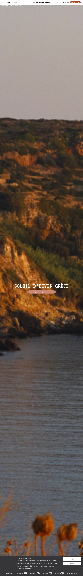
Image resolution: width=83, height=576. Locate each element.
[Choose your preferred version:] (57, 2)
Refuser (72, 563)
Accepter (72, 559)
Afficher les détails (71, 573)
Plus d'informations (26, 568)
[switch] (38, 573)
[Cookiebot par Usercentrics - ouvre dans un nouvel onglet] (8, 573)
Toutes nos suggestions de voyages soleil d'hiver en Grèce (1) (41, 292)
